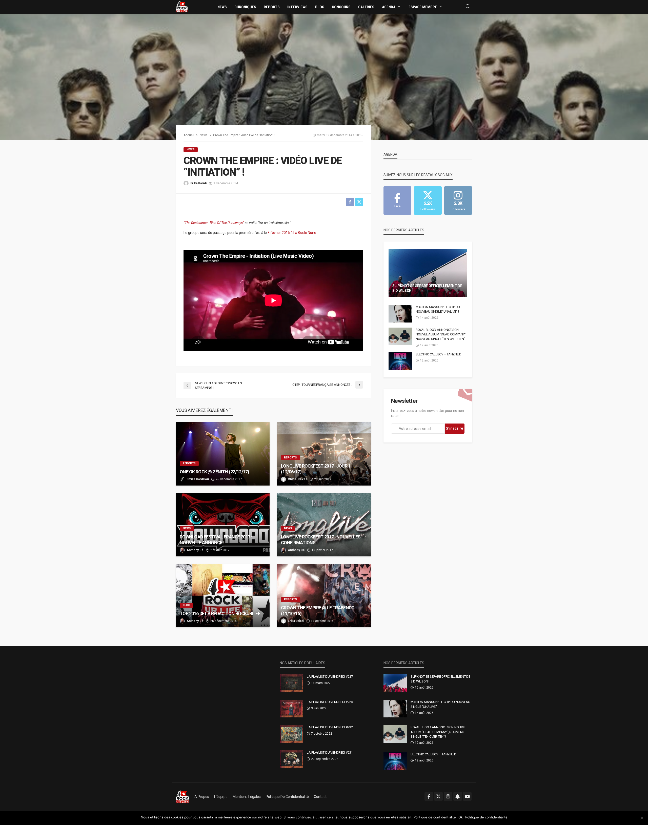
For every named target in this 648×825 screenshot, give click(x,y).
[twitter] (438, 796)
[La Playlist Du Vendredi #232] (291, 734)
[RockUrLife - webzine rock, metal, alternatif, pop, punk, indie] (182, 7)
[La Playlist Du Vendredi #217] (291, 683)
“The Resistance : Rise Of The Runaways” (214, 223)
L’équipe (221, 797)
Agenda (388, 7)
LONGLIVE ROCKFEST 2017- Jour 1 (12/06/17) (315, 468)
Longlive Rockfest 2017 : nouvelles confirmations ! (321, 539)
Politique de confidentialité (287, 797)
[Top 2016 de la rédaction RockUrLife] (223, 595)
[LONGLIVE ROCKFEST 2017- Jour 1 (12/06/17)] (324, 454)
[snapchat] (457, 796)
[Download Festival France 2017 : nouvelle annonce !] (223, 524)
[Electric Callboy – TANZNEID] (400, 361)
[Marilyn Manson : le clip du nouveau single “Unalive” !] (400, 314)
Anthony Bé (195, 550)
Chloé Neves (297, 479)
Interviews (297, 7)
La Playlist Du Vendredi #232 (330, 727)
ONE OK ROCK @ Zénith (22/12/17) (214, 471)
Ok (460, 817)
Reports (272, 7)
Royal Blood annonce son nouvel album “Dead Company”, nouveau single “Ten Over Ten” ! (441, 334)
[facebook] (428, 796)
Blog (319, 7)
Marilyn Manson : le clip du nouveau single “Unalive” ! (438, 309)
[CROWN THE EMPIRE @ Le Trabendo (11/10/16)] (324, 595)
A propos (201, 797)
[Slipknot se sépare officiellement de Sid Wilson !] (428, 273)
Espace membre (423, 7)
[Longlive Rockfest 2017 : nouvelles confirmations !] (324, 524)
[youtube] (467, 796)
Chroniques (245, 7)
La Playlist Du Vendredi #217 (330, 676)
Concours (341, 7)
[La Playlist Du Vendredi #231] (291, 759)
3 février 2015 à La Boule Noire (292, 233)
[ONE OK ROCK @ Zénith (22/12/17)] (223, 454)
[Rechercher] (467, 6)
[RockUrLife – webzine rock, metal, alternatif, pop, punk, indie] (182, 797)
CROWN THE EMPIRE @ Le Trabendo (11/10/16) (317, 610)
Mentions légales (247, 797)
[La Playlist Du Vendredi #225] (291, 708)
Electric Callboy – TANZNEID (438, 354)
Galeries (366, 7)
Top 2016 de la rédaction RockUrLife (220, 613)
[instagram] (448, 796)
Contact (320, 797)
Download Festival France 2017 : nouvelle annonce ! (216, 539)
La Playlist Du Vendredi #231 (330, 752)
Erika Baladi (198, 183)
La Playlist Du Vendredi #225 (330, 702)
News (222, 7)
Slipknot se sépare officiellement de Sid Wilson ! (427, 288)
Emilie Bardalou (198, 479)
